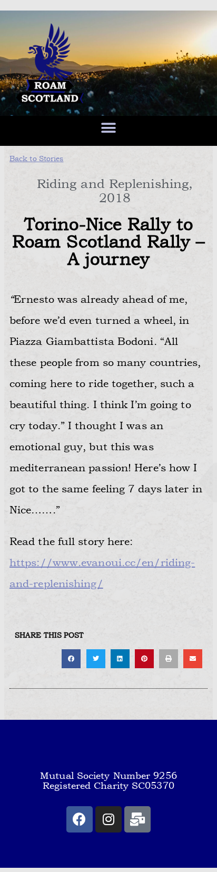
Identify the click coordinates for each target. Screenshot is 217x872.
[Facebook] (79, 819)
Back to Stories (36, 158)
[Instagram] (108, 819)
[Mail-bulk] (137, 819)
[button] (108, 128)
